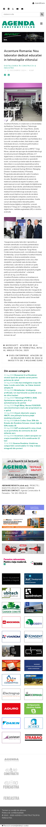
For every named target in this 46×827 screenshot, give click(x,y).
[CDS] (11, 579)
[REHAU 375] (23, 562)
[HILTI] (23, 549)
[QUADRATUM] (33, 593)
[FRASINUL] (33, 607)
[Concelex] (23, 510)
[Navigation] (42, 23)
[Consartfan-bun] (11, 680)
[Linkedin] (8, 9)
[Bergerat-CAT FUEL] (33, 679)
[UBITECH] (11, 593)
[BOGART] (23, 37)
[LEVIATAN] (11, 737)
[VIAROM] (11, 636)
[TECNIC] (33, 665)
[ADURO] (11, 708)
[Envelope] (22, 9)
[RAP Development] (33, 579)
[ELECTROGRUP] (11, 694)
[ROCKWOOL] (11, 622)
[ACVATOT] (33, 723)
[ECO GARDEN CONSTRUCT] (11, 607)
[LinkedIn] (9, 75)
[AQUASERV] (33, 622)
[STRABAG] (33, 737)
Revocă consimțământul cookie (15, 825)
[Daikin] (11, 723)
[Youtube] (17, 9)
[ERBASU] (33, 694)
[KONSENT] (33, 636)
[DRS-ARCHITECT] (33, 651)
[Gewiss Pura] (11, 665)
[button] (38, 3)
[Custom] (13, 9)
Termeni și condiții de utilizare (14, 810)
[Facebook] (4, 9)
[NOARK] (33, 708)
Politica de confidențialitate (13, 813)
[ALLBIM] (23, 536)
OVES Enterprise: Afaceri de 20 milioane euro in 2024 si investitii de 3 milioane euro (25, 358)
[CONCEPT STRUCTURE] (11, 651)
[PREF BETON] (23, 523)
